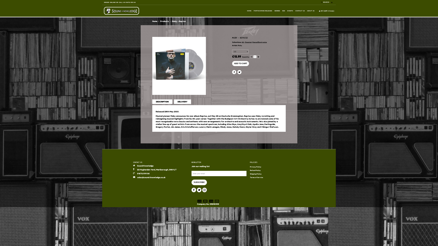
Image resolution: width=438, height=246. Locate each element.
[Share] (234, 72)
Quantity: (246, 57)
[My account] (331, 2)
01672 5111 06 (143, 173)
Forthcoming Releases (263, 11)
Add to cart (240, 63)
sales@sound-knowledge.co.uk (151, 177)
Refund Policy (255, 170)
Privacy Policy (255, 167)
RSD (283, 11)
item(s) (327, 11)
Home (249, 11)
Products (164, 21)
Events (290, 11)
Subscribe (199, 182)
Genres (277, 11)
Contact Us (300, 11)
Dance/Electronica (259, 42)
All (243, 42)
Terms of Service (256, 177)
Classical (248, 42)
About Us (310, 11)
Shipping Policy (256, 174)
